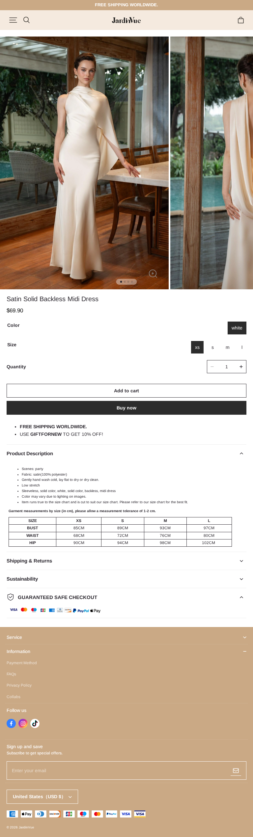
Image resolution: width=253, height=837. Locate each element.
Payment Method (22, 663)
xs (197, 347)
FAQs (11, 674)
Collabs (13, 696)
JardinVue (26, 827)
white (237, 327)
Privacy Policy (19, 685)
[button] (13, 20)
